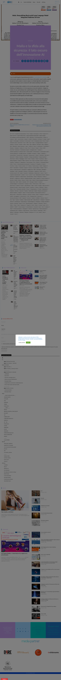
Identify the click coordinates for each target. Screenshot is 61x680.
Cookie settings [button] (22, 342)
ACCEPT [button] (28, 342)
